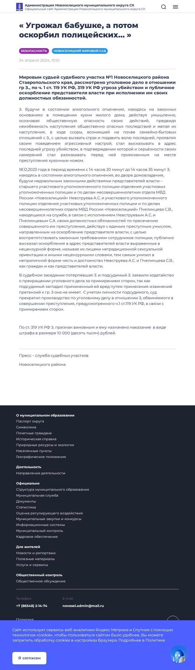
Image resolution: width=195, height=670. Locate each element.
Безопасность (34, 51)
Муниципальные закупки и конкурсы (48, 519)
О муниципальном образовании (45, 415)
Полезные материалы (35, 559)
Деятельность (28, 467)
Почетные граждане (34, 433)
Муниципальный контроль (39, 531)
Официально (27, 483)
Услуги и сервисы (32, 565)
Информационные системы (40, 525)
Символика (26, 427)
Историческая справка (36, 439)
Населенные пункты (34, 451)
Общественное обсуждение (41, 581)
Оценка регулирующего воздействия (49, 513)
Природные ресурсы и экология (45, 445)
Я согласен (29, 658)
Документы (26, 501)
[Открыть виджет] (179, 654)
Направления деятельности (40, 473)
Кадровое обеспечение (37, 536)
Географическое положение (41, 457)
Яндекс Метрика (112, 630)
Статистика (26, 507)
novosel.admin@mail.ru (83, 606)
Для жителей (28, 547)
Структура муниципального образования (52, 489)
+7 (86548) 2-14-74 (31, 606)
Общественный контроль (39, 575)
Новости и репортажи (36, 553)
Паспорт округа (30, 421)
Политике (155, 640)
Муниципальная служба (37, 495)
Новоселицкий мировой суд (80, 51)
